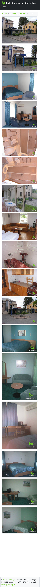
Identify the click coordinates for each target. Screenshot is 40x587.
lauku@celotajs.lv (8, 585)
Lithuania (22, 14)
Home (4, 14)
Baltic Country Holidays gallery (21, 3)
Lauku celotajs (9, 579)
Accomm (13, 14)
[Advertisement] (20, 555)
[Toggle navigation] (4, 7)
